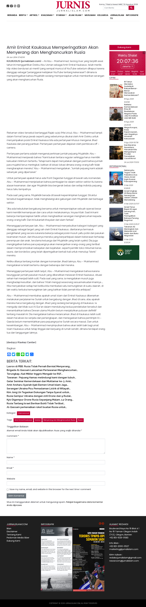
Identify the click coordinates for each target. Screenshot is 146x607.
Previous (100, 523)
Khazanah (46, 15)
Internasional (23, 413)
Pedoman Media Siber (18, 537)
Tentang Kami (14, 534)
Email (10, 468)
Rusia (80, 420)
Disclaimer (12, 531)
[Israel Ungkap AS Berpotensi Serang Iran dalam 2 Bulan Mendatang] (116, 196)
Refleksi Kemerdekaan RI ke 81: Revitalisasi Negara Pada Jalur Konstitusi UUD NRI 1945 (131, 111)
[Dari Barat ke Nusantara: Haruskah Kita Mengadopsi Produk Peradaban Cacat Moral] (116, 152)
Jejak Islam (74, 15)
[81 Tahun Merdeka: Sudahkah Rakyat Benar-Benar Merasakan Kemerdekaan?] (116, 90)
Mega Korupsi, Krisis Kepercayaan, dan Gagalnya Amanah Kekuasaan (130, 133)
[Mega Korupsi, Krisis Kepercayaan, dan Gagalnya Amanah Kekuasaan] (116, 134)
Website (11, 478)
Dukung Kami (124, 47)
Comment (13, 436)
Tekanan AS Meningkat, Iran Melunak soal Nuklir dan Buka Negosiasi (131, 231)
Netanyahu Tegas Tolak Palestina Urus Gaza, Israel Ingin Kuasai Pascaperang (130, 176)
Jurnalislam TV (117, 17)
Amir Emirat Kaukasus (23, 420)
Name (11, 457)
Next (103, 523)
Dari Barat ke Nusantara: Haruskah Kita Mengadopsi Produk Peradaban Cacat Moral (130, 152)
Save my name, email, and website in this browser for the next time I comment (50, 489)
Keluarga (102, 15)
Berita (22, 15)
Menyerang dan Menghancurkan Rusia (59, 420)
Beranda (12, 15)
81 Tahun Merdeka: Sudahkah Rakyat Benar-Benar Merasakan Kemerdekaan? (131, 88)
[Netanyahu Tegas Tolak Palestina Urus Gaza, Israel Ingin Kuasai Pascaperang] (116, 178)
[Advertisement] (39, 33)
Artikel (34, 15)
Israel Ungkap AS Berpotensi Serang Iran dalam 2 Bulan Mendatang (130, 195)
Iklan (9, 528)
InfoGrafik (132, 15)
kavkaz (38, 420)
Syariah (60, 15)
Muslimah (90, 15)
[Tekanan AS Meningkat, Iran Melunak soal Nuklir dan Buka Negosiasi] (116, 233)
